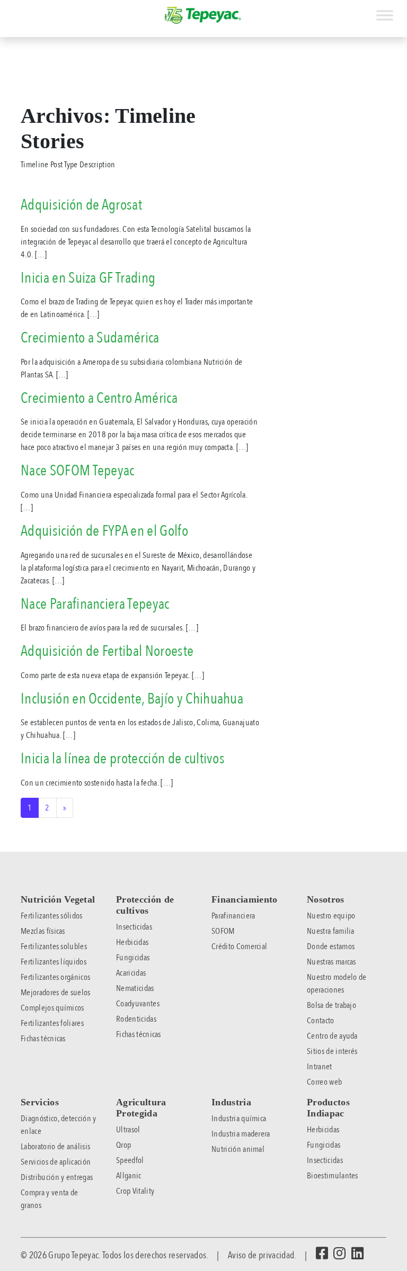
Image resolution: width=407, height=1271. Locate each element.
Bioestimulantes (332, 1176)
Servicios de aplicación (56, 1162)
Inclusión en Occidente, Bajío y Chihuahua (132, 699)
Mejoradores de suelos (56, 992)
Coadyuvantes (138, 1003)
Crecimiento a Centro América (99, 398)
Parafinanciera (233, 916)
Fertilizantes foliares (52, 1023)
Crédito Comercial (239, 946)
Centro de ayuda (332, 1036)
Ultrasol (128, 1129)
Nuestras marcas (331, 962)
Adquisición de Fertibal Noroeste (107, 651)
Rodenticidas (136, 1019)
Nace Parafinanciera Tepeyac (95, 604)
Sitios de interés (332, 1051)
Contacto (320, 1020)
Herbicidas (132, 942)
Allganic (128, 1176)
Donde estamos (331, 946)
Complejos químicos (52, 1008)
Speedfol (130, 1160)
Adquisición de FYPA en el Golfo (104, 531)
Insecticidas (134, 927)
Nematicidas (135, 988)
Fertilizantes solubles (54, 946)
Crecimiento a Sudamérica (90, 338)
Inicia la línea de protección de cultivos (123, 759)
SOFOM (223, 931)
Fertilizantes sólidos (52, 916)
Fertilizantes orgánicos (55, 977)
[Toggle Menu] (384, 15)
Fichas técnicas (43, 1038)
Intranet (319, 1066)
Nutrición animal (237, 1149)
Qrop (123, 1145)
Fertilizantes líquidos (53, 962)
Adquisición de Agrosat (81, 205)
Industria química (238, 1118)
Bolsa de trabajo (331, 1005)
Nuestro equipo (331, 916)
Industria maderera (240, 1134)
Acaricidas (131, 973)
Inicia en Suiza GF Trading (88, 278)
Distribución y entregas (57, 1177)
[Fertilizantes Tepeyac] (203, 15)
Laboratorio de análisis (55, 1146)
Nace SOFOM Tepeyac (78, 471)
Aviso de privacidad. (262, 1255)
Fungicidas (132, 957)
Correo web (324, 1082)
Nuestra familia (331, 931)
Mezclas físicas (43, 931)
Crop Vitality (135, 1191)
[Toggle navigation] (7, 9)
